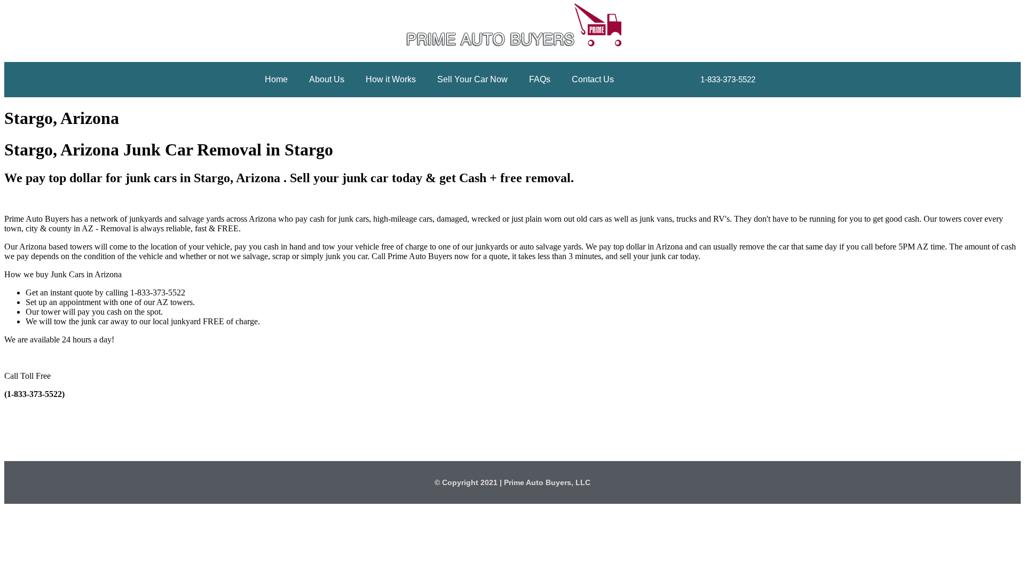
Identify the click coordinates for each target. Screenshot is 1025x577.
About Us (326, 79)
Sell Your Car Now (472, 79)
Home (276, 79)
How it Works (391, 79)
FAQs (539, 79)
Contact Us (593, 79)
